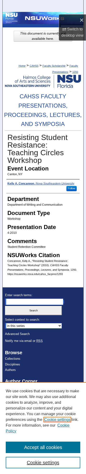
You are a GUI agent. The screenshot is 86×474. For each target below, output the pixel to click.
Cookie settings (57, 420)
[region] (43, 428)
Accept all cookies (43, 447)
